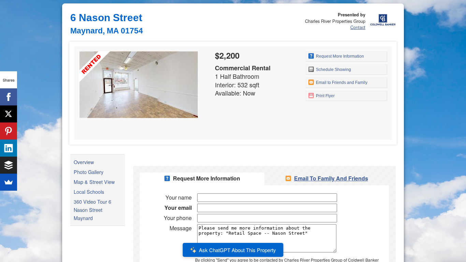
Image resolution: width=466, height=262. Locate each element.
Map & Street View (94, 181)
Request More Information (339, 56)
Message (181, 228)
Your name (178, 197)
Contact (357, 27)
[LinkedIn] (8, 148)
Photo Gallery (88, 171)
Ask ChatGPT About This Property (237, 249)
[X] (8, 113)
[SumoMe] (8, 182)
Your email (178, 208)
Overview (84, 161)
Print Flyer (325, 95)
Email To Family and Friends (331, 178)
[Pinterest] (8, 131)
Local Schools (89, 191)
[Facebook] (8, 96)
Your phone (178, 218)
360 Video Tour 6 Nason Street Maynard (92, 209)
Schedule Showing (333, 69)
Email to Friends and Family (341, 82)
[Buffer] (8, 165)
